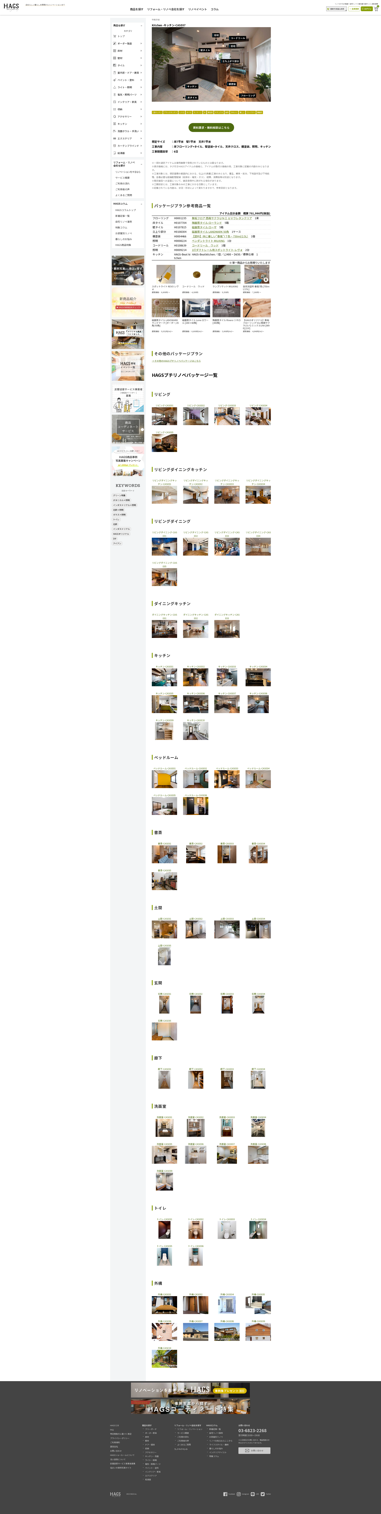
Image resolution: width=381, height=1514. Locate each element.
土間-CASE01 (164, 918)
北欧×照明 (118, 509)
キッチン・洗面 (152, 1456)
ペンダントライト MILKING (208, 241)
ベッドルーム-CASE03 (227, 768)
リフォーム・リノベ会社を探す (166, 9)
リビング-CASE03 (227, 405)
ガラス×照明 (119, 514)
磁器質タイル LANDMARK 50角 (210, 232)
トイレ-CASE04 (258, 1219)
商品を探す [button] (119, 25)
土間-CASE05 (164, 945)
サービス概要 (122, 177)
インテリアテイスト (218, 1452)
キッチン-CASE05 (164, 693)
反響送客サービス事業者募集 (122, 1463)
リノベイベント (197, 9)
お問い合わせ (116, 1450)
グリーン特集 (119, 495)
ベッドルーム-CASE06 (196, 795)
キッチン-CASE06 (196, 693)
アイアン (117, 543)
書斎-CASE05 (164, 870)
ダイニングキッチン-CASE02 (195, 616)
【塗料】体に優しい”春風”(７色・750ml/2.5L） (220, 236)
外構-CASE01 (164, 1294)
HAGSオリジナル (121, 533)
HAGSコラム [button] (120, 204)
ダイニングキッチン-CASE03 (227, 616)
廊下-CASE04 (258, 1069)
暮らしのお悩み (123, 239)
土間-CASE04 (258, 918)
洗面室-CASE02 (195, 1117)
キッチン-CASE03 (227, 666)
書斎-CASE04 (258, 843)
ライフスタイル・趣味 (219, 1444)
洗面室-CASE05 (164, 1144)
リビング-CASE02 (196, 405)
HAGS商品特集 (123, 245)
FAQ (112, 1429)
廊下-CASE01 (164, 1069)
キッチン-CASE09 (164, 720)
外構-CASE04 (227, 1294)
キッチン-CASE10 (196, 720)
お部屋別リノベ (123, 233)
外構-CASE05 (258, 1294)
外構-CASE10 (164, 1348)
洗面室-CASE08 (258, 1144)
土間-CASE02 (195, 918)
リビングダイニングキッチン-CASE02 (196, 482)
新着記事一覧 (122, 216)
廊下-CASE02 (195, 1069)
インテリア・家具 (153, 1471)
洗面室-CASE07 (227, 1144)
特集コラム (121, 227)
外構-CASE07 (195, 1321)
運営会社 (114, 1446)
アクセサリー (151, 1452)
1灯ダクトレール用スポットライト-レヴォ (217, 250)
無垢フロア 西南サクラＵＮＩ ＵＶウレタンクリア (222, 218)
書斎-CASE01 (164, 843)
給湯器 (148, 1479)
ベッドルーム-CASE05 (164, 795)
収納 (147, 1448)
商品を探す (136, 9)
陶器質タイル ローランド (207, 223)
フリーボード (151, 1429)
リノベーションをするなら (127, 172)
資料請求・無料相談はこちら (211, 127)
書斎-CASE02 (195, 843)
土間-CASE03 (227, 918)
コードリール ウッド (205, 245)
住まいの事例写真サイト (120, 1467)
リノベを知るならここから (220, 1440)
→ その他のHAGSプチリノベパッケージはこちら (176, 360)
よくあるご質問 (123, 195)
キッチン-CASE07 (227, 693)
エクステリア (151, 1475)
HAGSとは (114, 1425)
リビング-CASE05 (164, 432)
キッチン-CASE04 (258, 666)
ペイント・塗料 (152, 1467)
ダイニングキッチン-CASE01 (164, 616)
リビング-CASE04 (258, 405)
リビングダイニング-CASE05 (164, 564)
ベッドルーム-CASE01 (164, 768)
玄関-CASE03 (227, 993)
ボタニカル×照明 (121, 500)
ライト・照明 (151, 1460)
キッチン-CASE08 (258, 693)
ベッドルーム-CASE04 (258, 768)
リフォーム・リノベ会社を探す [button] (124, 164)
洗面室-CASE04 (258, 1117)
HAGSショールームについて (122, 1455)
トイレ (116, 519)
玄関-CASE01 (164, 993)
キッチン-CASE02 (196, 666)
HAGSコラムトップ (125, 210)
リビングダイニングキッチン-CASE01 (164, 482)
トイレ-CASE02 (195, 1219)
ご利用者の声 (122, 189)
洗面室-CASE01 (164, 1117)
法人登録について (118, 1459)
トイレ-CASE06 (195, 1246)
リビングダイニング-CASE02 (195, 534)
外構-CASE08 (227, 1321)
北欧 (115, 524)
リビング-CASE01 (164, 405)
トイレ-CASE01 (164, 1219)
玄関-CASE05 (164, 1020)
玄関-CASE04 (258, 993)
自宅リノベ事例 (123, 221)
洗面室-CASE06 (195, 1144)
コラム (215, 9)
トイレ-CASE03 (227, 1219)
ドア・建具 (150, 1444)
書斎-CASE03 (227, 843)
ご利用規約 (115, 1442)
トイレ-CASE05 (164, 1246)
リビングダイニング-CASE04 (258, 534)
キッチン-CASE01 (164, 666)
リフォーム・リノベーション (189, 1429)
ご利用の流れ (122, 183)
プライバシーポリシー (119, 1438)
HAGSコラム (212, 1425)
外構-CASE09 (258, 1321)
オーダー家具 (151, 1433)
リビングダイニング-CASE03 (227, 534)
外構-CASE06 (164, 1321)
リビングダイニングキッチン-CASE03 (227, 482)
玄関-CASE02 (195, 993)
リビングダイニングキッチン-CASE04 (258, 482)
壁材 (147, 1440)
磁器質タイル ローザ (204, 227)
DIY (114, 538)
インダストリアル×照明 (124, 505)
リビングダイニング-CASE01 (164, 534)
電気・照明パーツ (153, 1464)
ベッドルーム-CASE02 (196, 768)
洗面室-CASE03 (227, 1117)
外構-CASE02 (195, 1294)
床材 (147, 1436)
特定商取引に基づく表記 (120, 1433)
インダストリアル (121, 528)
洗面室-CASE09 (164, 1170)
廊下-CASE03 (227, 1069)
